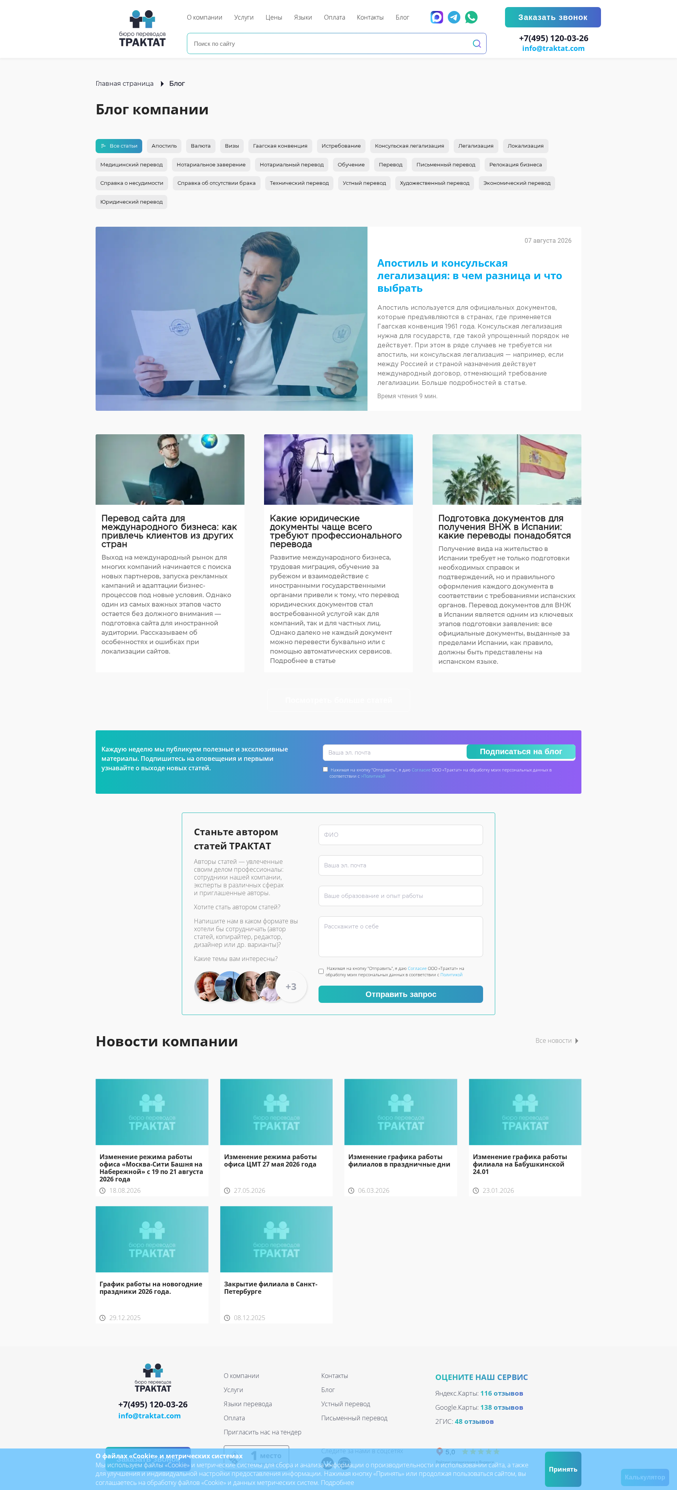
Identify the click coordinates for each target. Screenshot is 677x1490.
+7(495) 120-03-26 (553, 38)
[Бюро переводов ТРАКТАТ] (144, 28)
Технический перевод (299, 183)
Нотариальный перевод (292, 164)
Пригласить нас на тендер (263, 1432)
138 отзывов (501, 1407)
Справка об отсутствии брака (216, 183)
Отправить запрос (401, 994)
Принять (563, 1469)
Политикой (451, 974)
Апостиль (164, 146)
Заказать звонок (553, 17)
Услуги (233, 1389)
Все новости (554, 1040)
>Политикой (373, 776)
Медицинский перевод (131, 164)
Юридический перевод (131, 202)
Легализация (476, 146)
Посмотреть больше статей (338, 700)
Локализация (526, 146)
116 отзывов (501, 1393)
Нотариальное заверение (211, 164)
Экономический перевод (516, 183)
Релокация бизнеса (515, 164)
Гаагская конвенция (280, 146)
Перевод (390, 164)
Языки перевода (248, 1404)
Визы (232, 146)
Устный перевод (364, 183)
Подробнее (337, 1482)
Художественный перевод (434, 183)
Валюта (201, 146)
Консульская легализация (409, 146)
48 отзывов (474, 1421)
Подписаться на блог (521, 751)
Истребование (341, 146)
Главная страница (125, 83)
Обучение (351, 164)
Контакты (334, 1375)
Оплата (234, 1418)
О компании (241, 1375)
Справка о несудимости (131, 183)
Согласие (421, 770)
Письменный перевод (445, 164)
